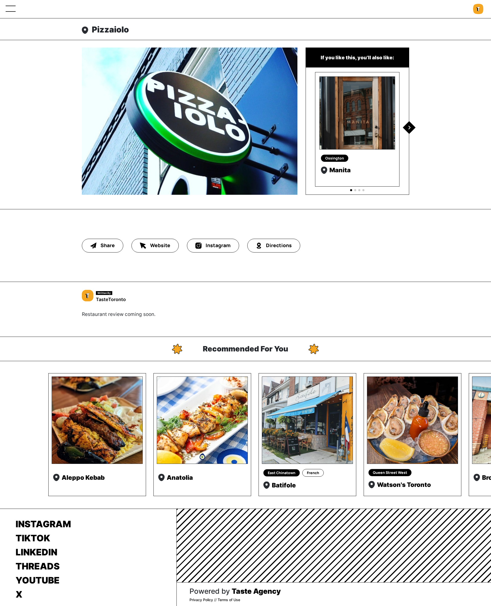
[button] (409, 127)
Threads (38, 566)
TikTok (33, 538)
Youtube (38, 580)
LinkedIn (36, 552)
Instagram (43, 524)
